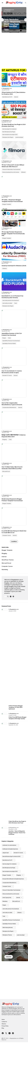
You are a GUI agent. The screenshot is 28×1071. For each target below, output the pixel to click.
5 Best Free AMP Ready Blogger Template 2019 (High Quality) (17, 717)
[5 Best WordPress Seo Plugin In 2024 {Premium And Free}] (14, 110)
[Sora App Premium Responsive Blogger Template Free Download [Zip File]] (14, 217)
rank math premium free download (10, 300)
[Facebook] (5, 596)
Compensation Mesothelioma (9, 407)
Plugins (6, 29)
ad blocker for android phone (10, 845)
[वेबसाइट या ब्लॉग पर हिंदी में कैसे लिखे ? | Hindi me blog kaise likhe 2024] (14, 420)
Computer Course (6, 535)
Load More (14, 541)
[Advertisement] (14, 50)
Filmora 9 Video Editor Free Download (11, 169)
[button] (2, 2)
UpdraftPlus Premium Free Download (11, 340)
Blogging (4, 439)
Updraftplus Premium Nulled (9, 343)
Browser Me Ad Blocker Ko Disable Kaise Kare (14, 878)
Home (3, 1019)
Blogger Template (6, 204)
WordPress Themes (8, 560)
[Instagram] (10, 596)
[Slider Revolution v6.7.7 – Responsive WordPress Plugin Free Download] (14, 20)
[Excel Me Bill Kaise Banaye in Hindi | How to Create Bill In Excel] (14, 516)
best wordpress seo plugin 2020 (9, 134)
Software (23, 172)
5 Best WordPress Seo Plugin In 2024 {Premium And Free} (17, 822)
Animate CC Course (7, 375)
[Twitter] (8, 596)
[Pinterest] (13, 596)
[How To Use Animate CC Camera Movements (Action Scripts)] (14, 356)
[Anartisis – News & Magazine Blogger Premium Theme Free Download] (5, 830)
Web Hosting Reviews (8, 927)
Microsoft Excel (6, 471)
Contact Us (4, 1021)
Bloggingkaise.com (14, 609)
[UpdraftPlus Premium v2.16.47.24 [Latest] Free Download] (14, 319)
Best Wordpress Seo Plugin (8, 131)
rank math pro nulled (7, 303)
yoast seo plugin (19, 137)
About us (4, 1023)
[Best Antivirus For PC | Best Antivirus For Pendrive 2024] (14, 78)
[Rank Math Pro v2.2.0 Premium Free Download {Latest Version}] (14, 281)
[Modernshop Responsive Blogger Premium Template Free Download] (14, 484)
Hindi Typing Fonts (8, 897)
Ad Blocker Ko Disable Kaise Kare (11, 849)
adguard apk (6, 852)
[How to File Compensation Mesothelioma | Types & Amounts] (14, 388)
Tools (15, 303)
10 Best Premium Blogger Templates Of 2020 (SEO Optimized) (16, 707)
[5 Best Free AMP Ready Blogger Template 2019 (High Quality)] (5, 716)
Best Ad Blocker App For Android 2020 (12, 856)
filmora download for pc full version (10, 172)
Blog (3, 1028)
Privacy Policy (5, 1026)
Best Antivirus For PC (7, 97)
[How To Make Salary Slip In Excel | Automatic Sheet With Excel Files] (14, 452)
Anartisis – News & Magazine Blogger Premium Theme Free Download (17, 832)
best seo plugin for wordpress (9, 129)
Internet (16, 97)
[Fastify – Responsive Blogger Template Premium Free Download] (14, 185)
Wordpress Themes (8, 935)
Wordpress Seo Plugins (7, 137)
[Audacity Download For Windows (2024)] (14, 251)
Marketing (5, 569)
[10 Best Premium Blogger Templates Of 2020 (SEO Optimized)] (5, 659)
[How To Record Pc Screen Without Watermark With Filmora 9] (14, 150)
